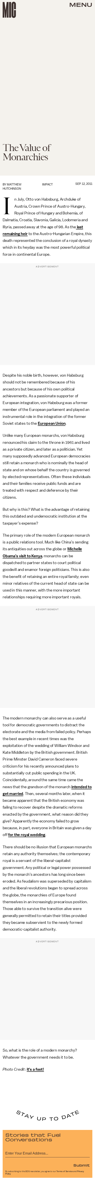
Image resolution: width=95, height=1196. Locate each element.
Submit (81, 1165)
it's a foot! (35, 1069)
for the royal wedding (26, 835)
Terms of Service (64, 1171)
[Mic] (9, 10)
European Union (52, 423)
